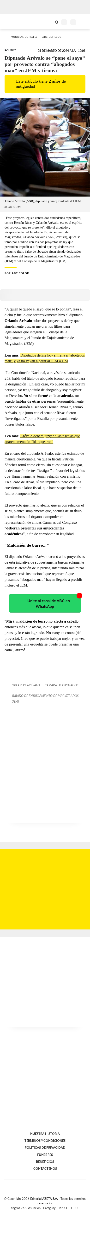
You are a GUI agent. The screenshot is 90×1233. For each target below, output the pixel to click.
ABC (13, 21)
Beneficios (45, 1161)
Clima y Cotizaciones (48, 21)
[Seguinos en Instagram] (53, 1213)
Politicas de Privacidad (45, 1147)
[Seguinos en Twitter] (43, 1213)
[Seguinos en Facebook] (38, 1213)
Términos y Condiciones (45, 1140)
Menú (83, 22)
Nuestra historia (45, 1133)
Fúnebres (45, 1154)
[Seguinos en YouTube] (48, 1213)
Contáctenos (45, 1168)
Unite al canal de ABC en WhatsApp (48, 603)
